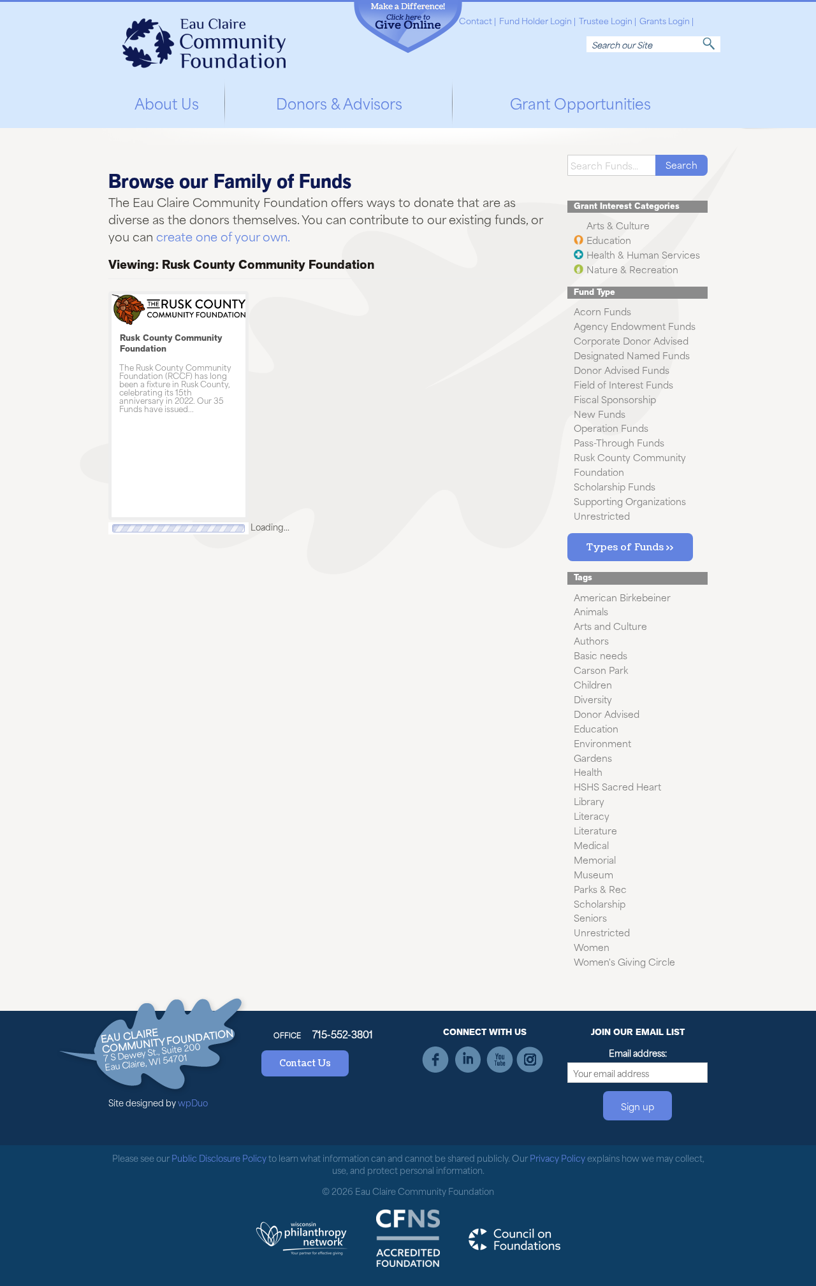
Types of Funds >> (630, 547)
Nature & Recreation (632, 269)
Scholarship (599, 903)
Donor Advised (606, 713)
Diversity (593, 699)
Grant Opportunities (580, 102)
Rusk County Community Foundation (171, 343)
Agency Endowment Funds (635, 325)
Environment (602, 743)
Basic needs (600, 655)
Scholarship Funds (614, 486)
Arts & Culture (618, 225)
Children (593, 684)
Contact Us (305, 1063)
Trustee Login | (607, 21)
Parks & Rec (600, 889)
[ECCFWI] (204, 39)
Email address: (638, 1053)
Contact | (477, 21)
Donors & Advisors (339, 102)
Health (588, 771)
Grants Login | (666, 21)
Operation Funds (611, 427)
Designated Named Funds (632, 355)
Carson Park (601, 669)
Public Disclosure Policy (218, 1157)
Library (589, 801)
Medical (591, 845)
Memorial (595, 859)
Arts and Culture (610, 625)
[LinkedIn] (467, 1060)
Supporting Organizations (630, 501)
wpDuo (193, 1102)
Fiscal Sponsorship (615, 399)
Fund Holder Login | (537, 21)
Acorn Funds (602, 311)
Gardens (593, 757)
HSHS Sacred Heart (617, 786)
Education (608, 239)
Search (708, 44)
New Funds (599, 413)
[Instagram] (530, 1060)
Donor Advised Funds (621, 369)
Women (591, 946)
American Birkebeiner (622, 596)
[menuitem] (166, 101)
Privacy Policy (557, 1157)
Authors (591, 640)
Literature (595, 830)
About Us (167, 102)
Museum (593, 874)
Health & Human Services (643, 254)
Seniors (590, 917)
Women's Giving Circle (624, 961)
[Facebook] (436, 1060)
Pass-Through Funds (619, 442)
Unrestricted (602, 515)
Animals (591, 611)
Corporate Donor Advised (631, 340)
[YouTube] (498, 1060)
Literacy (591, 815)
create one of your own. (223, 236)
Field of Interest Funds (623, 384)
